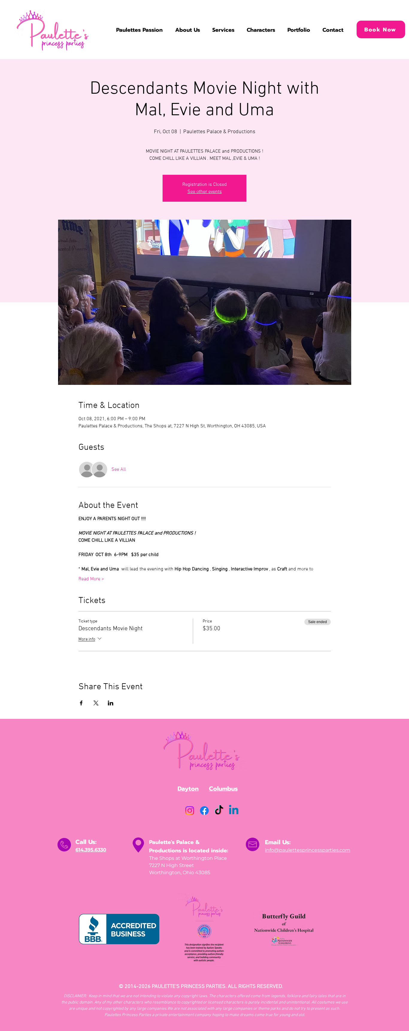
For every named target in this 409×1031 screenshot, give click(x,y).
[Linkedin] (234, 810)
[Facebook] (204, 810)
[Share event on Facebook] (81, 703)
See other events (204, 192)
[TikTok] (219, 810)
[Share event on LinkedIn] (110, 703)
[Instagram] (190, 810)
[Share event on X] (96, 703)
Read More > (91, 579)
